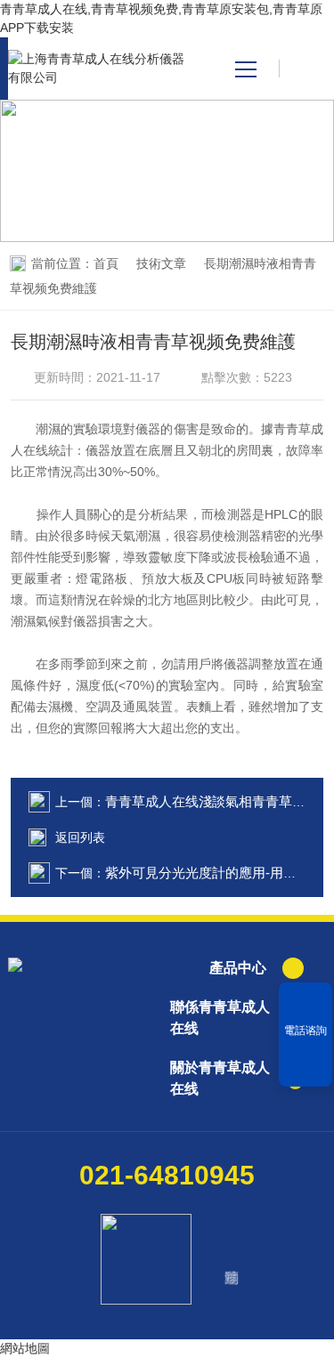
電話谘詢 (305, 1030)
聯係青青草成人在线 (220, 1017)
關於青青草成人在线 (220, 1078)
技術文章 (161, 263)
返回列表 (80, 837)
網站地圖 (25, 1348)
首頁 (106, 263)
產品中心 (237, 967)
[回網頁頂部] (305, 1067)
